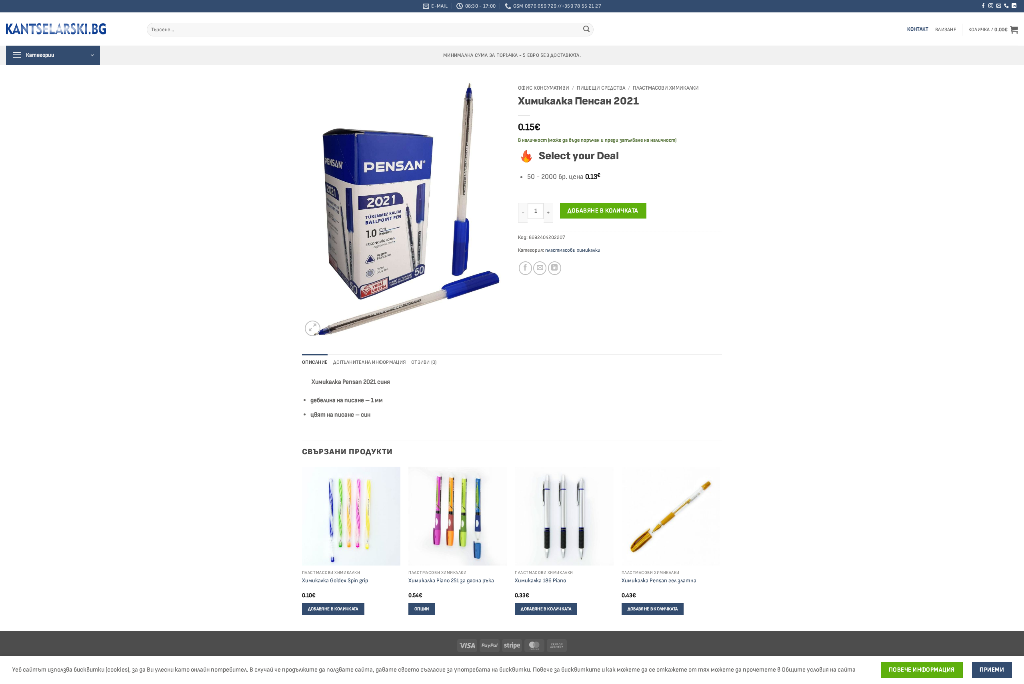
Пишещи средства (601, 88)
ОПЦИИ (421, 609)
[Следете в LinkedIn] (1014, 6)
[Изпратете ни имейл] (998, 6)
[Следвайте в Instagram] (990, 6)
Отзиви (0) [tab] (424, 362)
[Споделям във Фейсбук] (525, 268)
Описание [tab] (315, 362)
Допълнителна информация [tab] (369, 362)
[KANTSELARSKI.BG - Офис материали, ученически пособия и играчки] (56, 28)
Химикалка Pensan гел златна (659, 580)
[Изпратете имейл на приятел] (539, 268)
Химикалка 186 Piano (540, 580)
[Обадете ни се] (1006, 6)
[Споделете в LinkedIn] (554, 268)
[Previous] (302, 548)
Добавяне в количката (603, 211)
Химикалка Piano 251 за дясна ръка (451, 580)
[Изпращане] (586, 29)
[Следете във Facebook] (983, 6)
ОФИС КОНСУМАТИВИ (543, 88)
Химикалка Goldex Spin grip (335, 580)
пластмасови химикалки (666, 88)
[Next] (720, 548)
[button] (945, 30)
